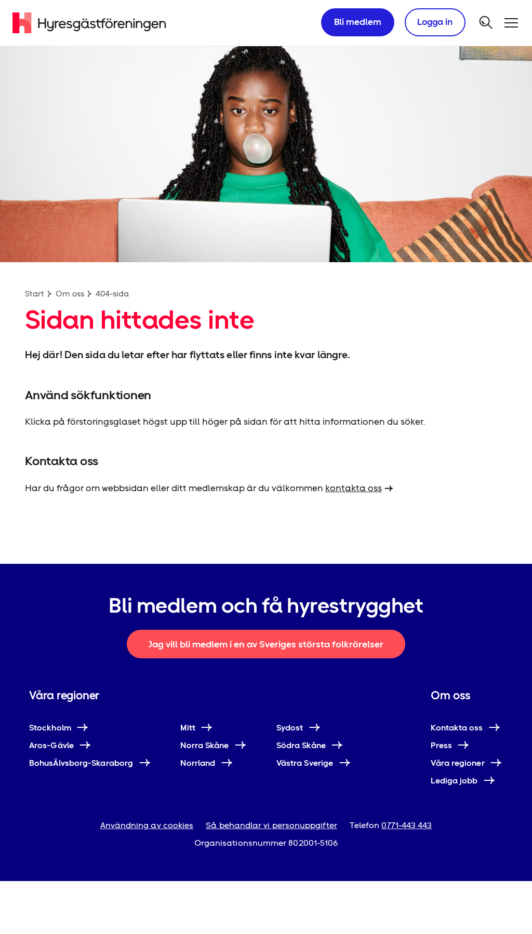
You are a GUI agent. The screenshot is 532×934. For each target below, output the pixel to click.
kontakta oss (353, 488)
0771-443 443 (406, 825)
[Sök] (486, 22)
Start (34, 294)
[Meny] (511, 22)
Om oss (70, 294)
